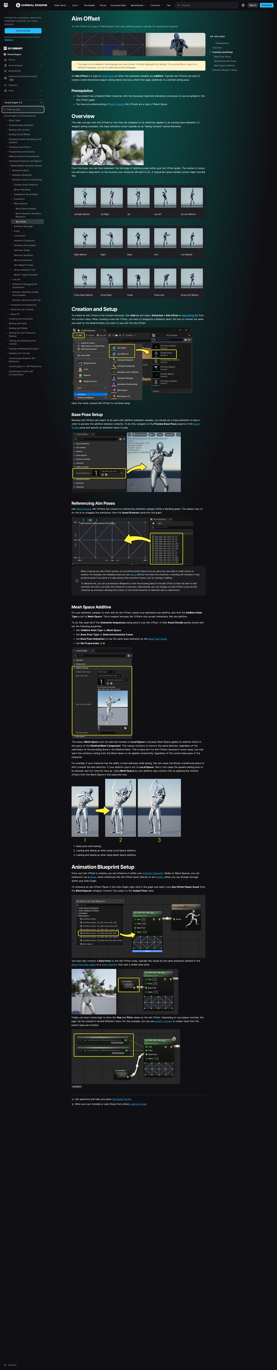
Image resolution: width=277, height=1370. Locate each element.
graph (160, 877)
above (133, 574)
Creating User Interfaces (21, 319)
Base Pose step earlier (83, 964)
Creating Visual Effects (20, 147)
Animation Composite (24, 240)
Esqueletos (19, 199)
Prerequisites (222, 43)
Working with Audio (18, 323)
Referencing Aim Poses (225, 61)
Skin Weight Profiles (23, 265)
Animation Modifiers (23, 255)
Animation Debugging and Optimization (24, 285)
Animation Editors (20, 170)
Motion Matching (22, 189)
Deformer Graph (22, 250)
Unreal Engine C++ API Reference (25, 366)
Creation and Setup (222, 52)
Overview (217, 47)
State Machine (109, 964)
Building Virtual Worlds (19, 134)
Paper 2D (15, 314)
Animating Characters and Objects (25, 161)
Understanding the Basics (21, 125)
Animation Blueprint (153, 873)
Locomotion (19, 235)
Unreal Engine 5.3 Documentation (20, 116)
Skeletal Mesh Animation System (26, 165)
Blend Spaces (20, 203)
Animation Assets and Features (27, 179)
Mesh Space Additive (224, 65)
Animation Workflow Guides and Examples (25, 293)
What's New (14, 120)
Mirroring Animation (23, 260)
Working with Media (18, 328)
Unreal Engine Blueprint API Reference (22, 360)
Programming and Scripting (22, 151)
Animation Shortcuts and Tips (26, 300)
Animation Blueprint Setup (224, 70)
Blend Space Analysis (26, 208)
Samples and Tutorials (19, 353)
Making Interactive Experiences (24, 156)
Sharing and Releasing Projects (24, 348)
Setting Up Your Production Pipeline (22, 334)
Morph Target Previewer (26, 274)
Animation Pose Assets (25, 245)
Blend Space (108, 75)
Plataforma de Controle (22, 309)
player (93, 877)
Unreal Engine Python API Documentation (21, 373)
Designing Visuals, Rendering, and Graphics (25, 140)
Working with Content (19, 130)
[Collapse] (6, 161)
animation (77, 1086)
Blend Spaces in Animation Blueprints (28, 215)
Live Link (16, 279)
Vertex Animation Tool (24, 270)
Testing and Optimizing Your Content (22, 342)
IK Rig (16, 231)
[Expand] (6, 120)
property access (163, 1021)
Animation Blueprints (22, 175)
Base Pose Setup (157, 638)
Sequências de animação (26, 194)
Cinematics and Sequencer (24, 305)
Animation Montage (23, 226)
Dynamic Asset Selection (26, 184)
